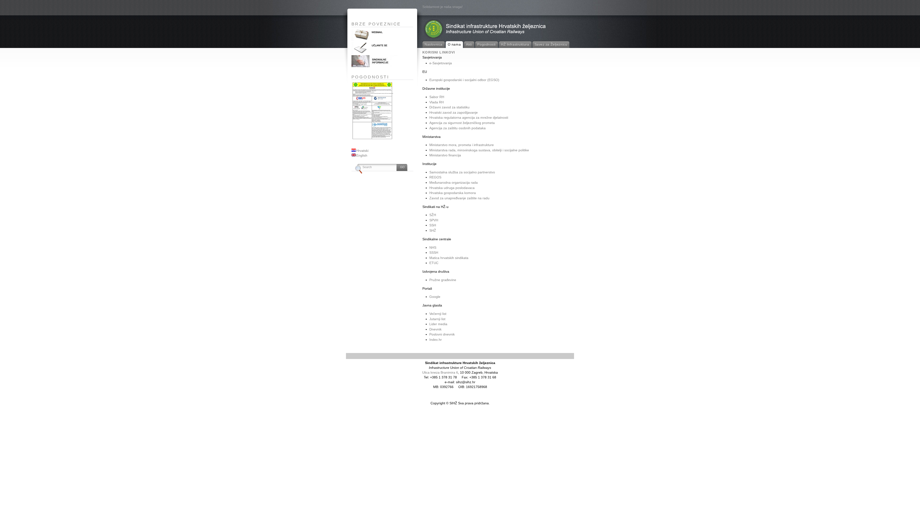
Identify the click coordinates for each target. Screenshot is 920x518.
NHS (432, 247)
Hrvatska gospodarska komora (452, 193)
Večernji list (437, 314)
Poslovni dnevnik (442, 334)
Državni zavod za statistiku (449, 107)
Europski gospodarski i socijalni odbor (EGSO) (464, 80)
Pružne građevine (442, 280)
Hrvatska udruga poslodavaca (452, 188)
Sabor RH (436, 97)
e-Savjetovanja (440, 63)
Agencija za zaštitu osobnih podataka (457, 128)
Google (434, 297)
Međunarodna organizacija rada (453, 182)
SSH (432, 225)
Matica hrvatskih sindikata (448, 258)
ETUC (433, 263)
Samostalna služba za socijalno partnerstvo (462, 172)
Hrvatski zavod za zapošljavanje (453, 112)
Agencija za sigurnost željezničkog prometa (462, 123)
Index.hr (435, 339)
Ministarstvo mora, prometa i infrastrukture (461, 145)
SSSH (433, 252)
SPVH (433, 220)
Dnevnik (435, 329)
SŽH (432, 215)
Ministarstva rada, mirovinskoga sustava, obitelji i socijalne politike (479, 150)
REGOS (435, 177)
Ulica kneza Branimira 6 (440, 372)
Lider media (438, 324)
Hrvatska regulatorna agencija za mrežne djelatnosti (468, 117)
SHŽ (432, 230)
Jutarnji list (437, 319)
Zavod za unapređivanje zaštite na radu (459, 198)
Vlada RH (436, 102)
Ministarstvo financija (445, 155)
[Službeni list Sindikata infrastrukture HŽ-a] (375, 66)
